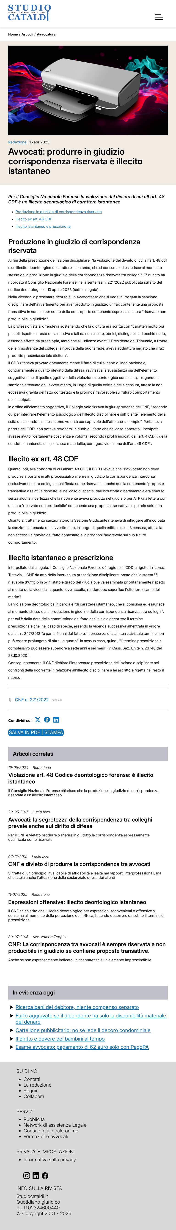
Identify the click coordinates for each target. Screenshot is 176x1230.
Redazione (17, 142)
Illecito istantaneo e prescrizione (43, 226)
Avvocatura (46, 34)
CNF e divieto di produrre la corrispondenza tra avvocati (79, 864)
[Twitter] (38, 719)
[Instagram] (26, 1176)
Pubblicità (34, 1119)
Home (13, 34)
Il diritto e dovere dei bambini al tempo (60, 1039)
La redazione (38, 1085)
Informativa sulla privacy (50, 1159)
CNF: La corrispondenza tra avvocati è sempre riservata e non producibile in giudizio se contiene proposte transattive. (87, 947)
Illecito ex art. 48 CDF (34, 219)
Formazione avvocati (46, 1136)
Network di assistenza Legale (55, 1125)
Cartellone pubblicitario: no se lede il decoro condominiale (83, 1030)
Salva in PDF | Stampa (36, 732)
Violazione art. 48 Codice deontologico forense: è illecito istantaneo (80, 778)
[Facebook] (47, 719)
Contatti (32, 1079)
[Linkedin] (56, 719)
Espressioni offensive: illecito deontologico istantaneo (77, 902)
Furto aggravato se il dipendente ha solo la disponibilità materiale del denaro (91, 1018)
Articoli (27, 34)
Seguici (32, 1090)
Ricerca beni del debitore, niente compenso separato (77, 1007)
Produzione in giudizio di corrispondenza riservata (59, 211)
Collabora (34, 1096)
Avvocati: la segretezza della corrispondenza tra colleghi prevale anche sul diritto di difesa (80, 823)
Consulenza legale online (51, 1131)
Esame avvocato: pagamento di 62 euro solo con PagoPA (82, 1047)
